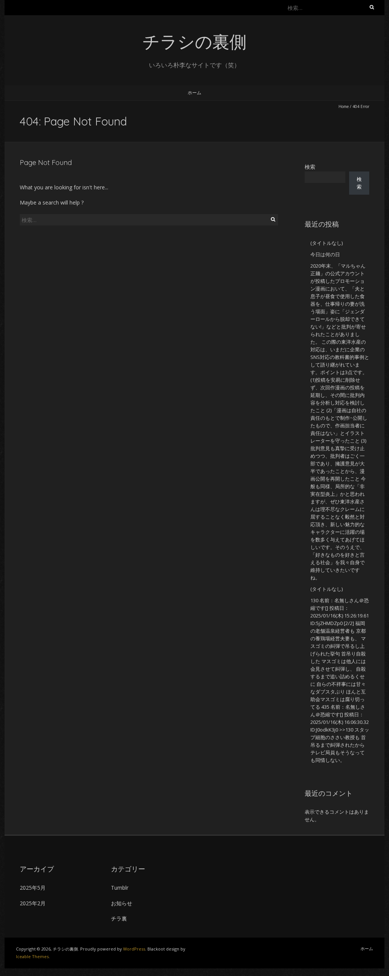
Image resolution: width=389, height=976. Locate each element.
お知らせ (121, 903)
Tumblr (119, 887)
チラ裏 (119, 918)
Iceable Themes (32, 956)
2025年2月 (33, 903)
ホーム (194, 92)
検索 (310, 166)
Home (343, 106)
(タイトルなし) (326, 243)
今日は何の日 (325, 254)
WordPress (134, 949)
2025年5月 (33, 887)
